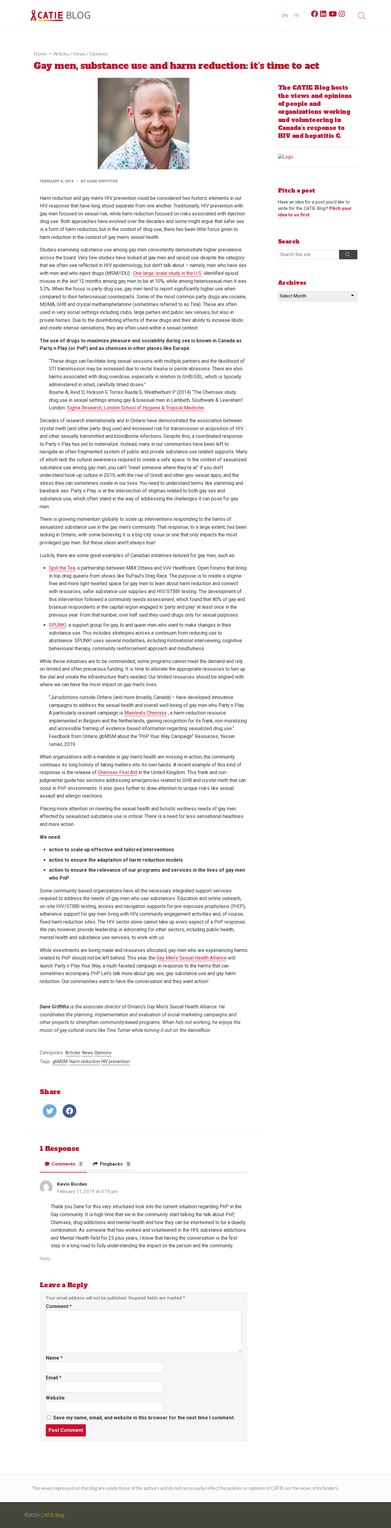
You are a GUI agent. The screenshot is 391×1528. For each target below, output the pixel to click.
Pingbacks (114, 1164)
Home (40, 53)
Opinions (98, 53)
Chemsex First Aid (117, 772)
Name (54, 1358)
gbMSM (60, 1061)
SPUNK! (57, 625)
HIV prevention (115, 1061)
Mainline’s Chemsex (145, 713)
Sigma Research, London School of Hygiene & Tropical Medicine (135, 408)
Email (53, 1378)
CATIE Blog (52, 1515)
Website (55, 1398)
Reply (45, 1258)
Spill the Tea (62, 568)
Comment (59, 1306)
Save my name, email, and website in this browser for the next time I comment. (144, 1418)
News (79, 53)
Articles (61, 53)
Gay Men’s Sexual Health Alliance (191, 958)
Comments (66, 1164)
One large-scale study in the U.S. (167, 273)
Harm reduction (84, 1061)
